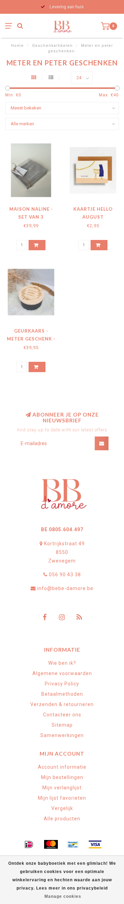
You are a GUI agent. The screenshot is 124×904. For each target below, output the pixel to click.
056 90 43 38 (65, 574)
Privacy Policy (62, 683)
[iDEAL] (29, 844)
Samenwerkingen (62, 735)
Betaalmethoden (62, 694)
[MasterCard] (51, 844)
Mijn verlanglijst (62, 787)
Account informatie (62, 767)
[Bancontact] (73, 844)
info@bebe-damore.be (65, 588)
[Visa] (95, 844)
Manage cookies (62, 896)
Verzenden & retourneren (62, 704)
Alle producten (62, 818)
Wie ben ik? (62, 663)
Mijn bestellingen (62, 777)
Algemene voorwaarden (62, 673)
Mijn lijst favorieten (62, 798)
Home (17, 45)
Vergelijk (62, 808)
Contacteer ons (62, 714)
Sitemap (62, 725)
